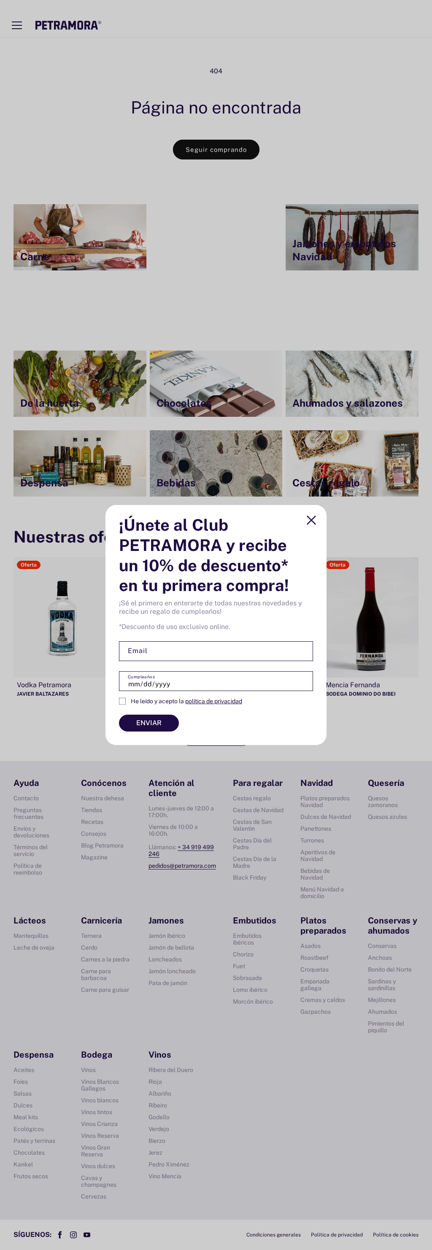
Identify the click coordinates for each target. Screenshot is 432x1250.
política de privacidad (213, 701)
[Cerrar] (311, 520)
